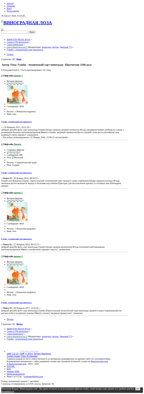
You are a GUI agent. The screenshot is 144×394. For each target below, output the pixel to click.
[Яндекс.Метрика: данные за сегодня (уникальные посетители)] (29, 351)
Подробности (7, 391)
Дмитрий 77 (65, 47)
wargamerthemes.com (33, 376)
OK (137, 389)
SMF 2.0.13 (12, 354)
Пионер (17, 144)
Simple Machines (42, 354)
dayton (55, 47)
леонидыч (46, 47)
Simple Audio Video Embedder (22, 356)
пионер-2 (18, 75)
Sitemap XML (13, 371)
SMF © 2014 (26, 354)
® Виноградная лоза (16, 364)
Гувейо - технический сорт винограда (16, 122)
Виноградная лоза (99, 361)
